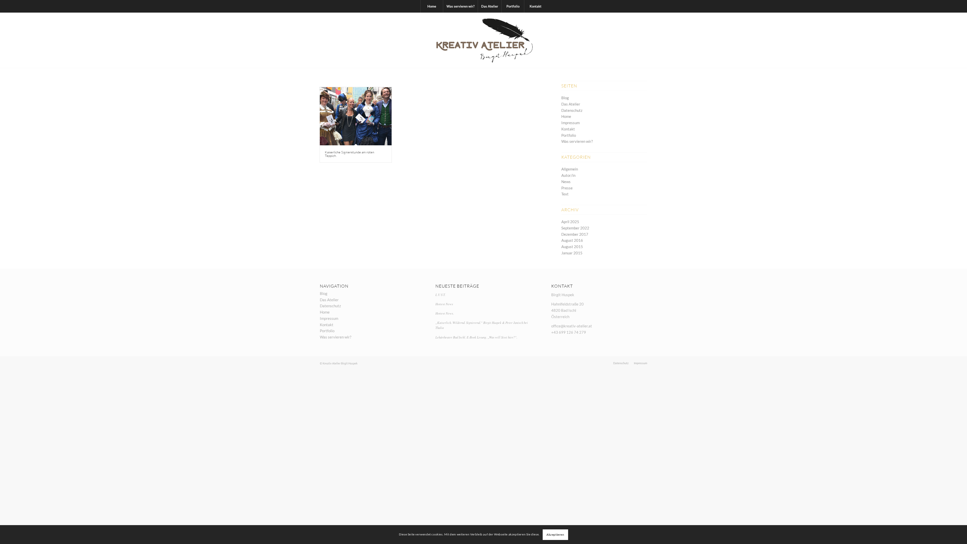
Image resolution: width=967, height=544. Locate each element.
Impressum (570, 122)
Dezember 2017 (574, 234)
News (566, 181)
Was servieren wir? (577, 141)
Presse (567, 188)
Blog (565, 97)
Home (566, 116)
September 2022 (575, 228)
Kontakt (568, 129)
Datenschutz (571, 110)
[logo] (483, 40)
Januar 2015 (571, 253)
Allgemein (569, 169)
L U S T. (440, 294)
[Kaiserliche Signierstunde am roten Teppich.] (356, 116)
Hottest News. (444, 313)
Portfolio (568, 135)
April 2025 (570, 221)
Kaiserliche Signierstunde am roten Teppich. (349, 154)
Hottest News (444, 304)
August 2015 (572, 246)
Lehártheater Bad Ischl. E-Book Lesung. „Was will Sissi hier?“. (476, 337)
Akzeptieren (555, 534)
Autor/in (568, 175)
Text (565, 194)
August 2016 (572, 240)
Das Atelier (570, 104)
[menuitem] (431, 6)
